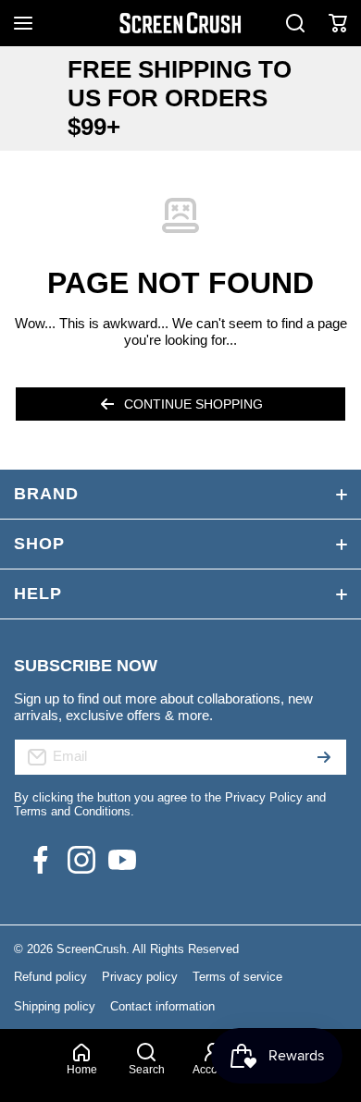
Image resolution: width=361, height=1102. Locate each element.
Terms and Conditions (72, 811)
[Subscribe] (324, 757)
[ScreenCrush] (180, 23)
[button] (338, 23)
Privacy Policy (264, 797)
